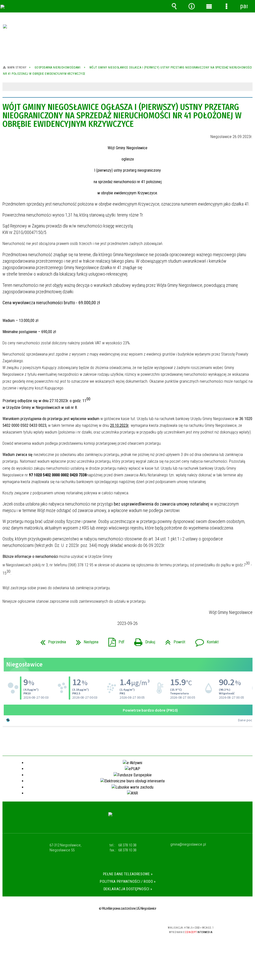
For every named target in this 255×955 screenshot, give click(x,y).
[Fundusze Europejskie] (127, 36)
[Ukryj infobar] (248, 87)
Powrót (173, 640)
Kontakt (205, 640)
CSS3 (126, 930)
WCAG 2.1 (142, 929)
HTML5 (119, 930)
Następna (85, 640)
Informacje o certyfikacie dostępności (63, 931)
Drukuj (142, 640)
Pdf (114, 640)
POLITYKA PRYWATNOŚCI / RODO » (127, 881)
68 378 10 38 (127, 845)
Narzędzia (191, 6)
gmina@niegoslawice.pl (188, 845)
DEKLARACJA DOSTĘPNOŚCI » (128, 889)
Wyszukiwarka (174, 6)
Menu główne (209, 6)
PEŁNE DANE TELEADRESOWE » (128, 874)
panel (244, 6)
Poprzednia (51, 640)
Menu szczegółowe (226, 6)
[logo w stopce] (127, 819)
